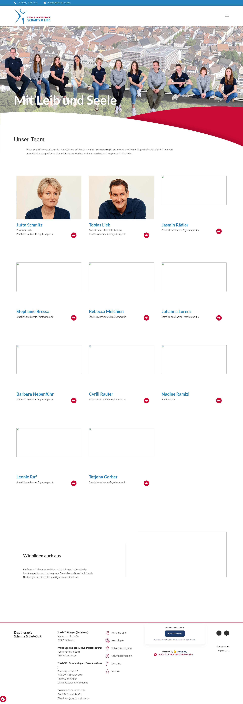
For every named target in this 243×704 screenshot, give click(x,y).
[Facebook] (218, 633)
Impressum (223, 650)
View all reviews (175, 633)
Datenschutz (222, 646)
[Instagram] (226, 633)
